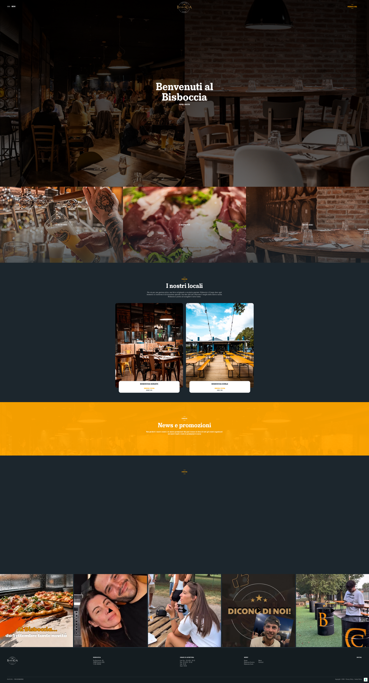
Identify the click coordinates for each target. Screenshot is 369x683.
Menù (260, 660)
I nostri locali (307, 225)
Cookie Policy (358, 679)
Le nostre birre (61, 225)
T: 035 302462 (97, 664)
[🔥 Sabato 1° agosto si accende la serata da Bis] (332, 610)
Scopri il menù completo (184, 500)
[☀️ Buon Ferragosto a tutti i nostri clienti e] (110, 610)
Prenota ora (352, 7)
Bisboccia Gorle (248, 664)
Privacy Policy (349, 679)
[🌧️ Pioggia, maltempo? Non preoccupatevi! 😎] (36, 610)
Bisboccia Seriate (249, 662)
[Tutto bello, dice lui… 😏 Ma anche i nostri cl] (258, 610)
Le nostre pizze (184, 225)
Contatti (260, 662)
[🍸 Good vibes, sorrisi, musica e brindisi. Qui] (184, 610)
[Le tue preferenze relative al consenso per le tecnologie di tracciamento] (365, 679)
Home (246, 660)
